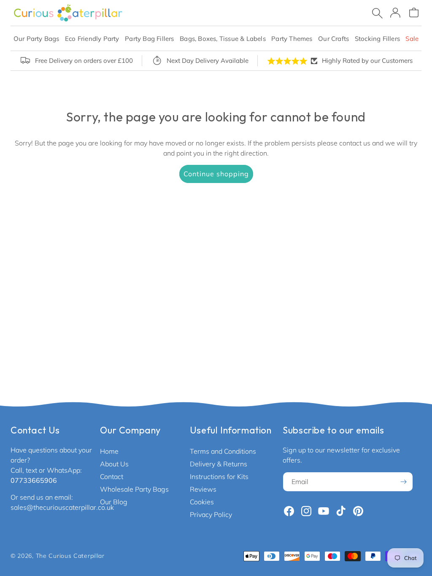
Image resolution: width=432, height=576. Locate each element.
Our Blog (113, 502)
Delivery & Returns (218, 464)
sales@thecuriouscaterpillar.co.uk (62, 507)
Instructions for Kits (219, 476)
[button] (36, 38)
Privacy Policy (211, 514)
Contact (111, 476)
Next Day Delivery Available (207, 61)
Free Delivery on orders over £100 (84, 61)
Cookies (202, 502)
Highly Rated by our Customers (367, 61)
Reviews (203, 489)
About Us (114, 464)
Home (109, 451)
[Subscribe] (403, 482)
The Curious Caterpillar (70, 556)
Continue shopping (216, 174)
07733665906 (34, 480)
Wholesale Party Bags (134, 489)
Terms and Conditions (223, 451)
